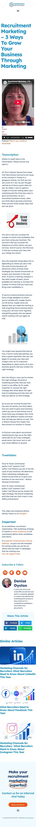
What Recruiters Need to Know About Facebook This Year (16, 710)
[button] (18, 10)
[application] (18, 138)
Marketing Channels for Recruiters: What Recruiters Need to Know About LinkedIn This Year (18, 672)
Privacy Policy (30, 817)
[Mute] (26, 138)
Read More (4, 681)
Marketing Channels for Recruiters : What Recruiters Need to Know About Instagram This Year (16, 747)
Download (6, 143)
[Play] (4, 138)
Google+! (23, 513)
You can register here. (11, 554)
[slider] (30, 137)
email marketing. (19, 531)
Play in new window (18, 141)
